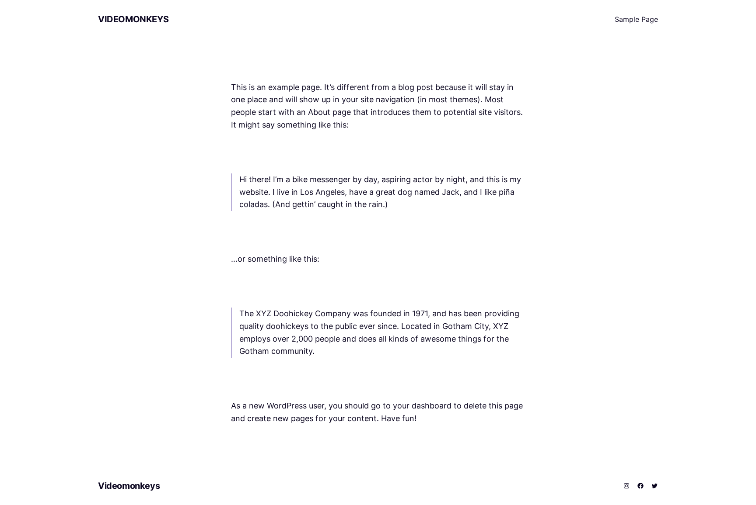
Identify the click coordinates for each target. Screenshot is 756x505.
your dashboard (422, 405)
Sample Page (636, 19)
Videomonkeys (133, 19)
